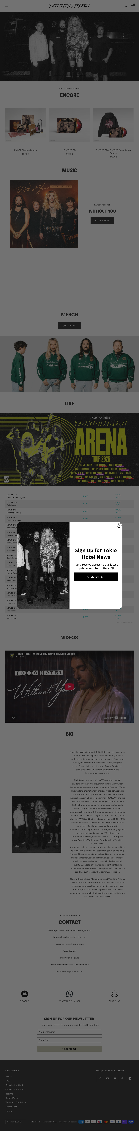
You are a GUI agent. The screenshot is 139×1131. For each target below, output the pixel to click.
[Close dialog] (119, 525)
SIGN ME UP (96, 577)
